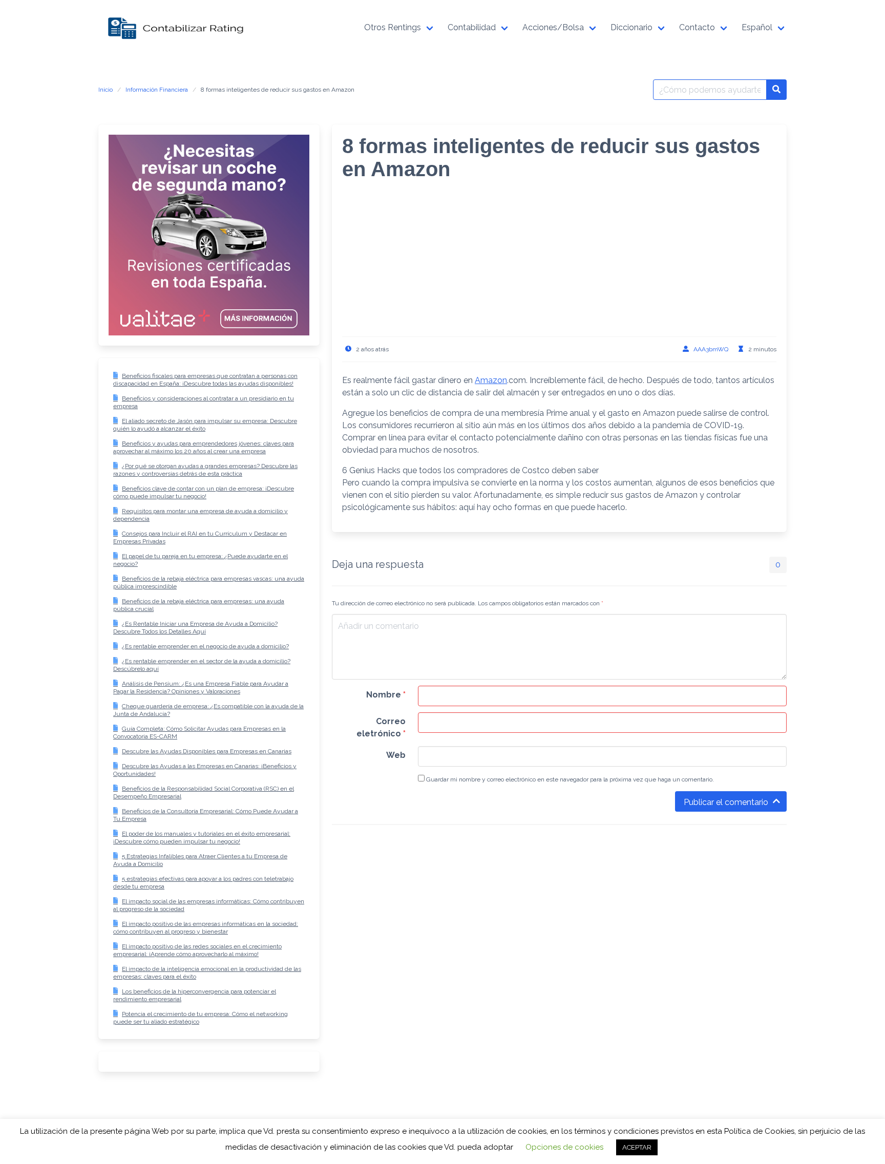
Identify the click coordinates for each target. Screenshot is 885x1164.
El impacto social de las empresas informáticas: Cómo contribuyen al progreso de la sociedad (208, 905)
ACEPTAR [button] (636, 1147)
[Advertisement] (559, 264)
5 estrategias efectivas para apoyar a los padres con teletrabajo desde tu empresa (203, 882)
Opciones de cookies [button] (564, 1147)
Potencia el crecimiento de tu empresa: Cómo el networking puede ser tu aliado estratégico (200, 1017)
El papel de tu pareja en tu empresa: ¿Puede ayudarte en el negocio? (200, 560)
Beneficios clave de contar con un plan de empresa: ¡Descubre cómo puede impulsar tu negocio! (203, 492)
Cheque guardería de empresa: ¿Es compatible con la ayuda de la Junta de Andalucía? (208, 710)
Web (396, 755)
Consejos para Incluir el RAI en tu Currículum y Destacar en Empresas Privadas (200, 537)
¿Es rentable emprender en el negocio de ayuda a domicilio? (205, 646)
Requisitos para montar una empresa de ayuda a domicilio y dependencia (200, 514)
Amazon (491, 380)
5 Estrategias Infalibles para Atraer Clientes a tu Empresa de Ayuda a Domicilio (200, 860)
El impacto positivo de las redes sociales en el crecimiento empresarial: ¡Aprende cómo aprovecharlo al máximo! (197, 950)
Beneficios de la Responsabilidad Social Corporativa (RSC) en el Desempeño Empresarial (203, 792)
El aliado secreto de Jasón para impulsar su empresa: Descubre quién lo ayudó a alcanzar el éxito (205, 424)
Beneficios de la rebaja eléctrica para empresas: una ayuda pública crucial (198, 605)
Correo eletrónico (381, 727)
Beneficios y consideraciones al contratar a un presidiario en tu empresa (203, 402)
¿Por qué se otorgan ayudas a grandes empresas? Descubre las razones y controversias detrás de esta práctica (205, 469)
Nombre (386, 695)
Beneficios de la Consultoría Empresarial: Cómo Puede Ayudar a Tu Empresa (205, 815)
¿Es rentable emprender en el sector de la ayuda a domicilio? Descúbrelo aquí (201, 665)
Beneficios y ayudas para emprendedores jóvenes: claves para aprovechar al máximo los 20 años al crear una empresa (203, 447)
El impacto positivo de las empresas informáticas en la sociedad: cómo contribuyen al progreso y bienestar (205, 927)
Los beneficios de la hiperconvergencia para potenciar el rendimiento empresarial (194, 995)
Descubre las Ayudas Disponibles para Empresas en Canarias (206, 751)
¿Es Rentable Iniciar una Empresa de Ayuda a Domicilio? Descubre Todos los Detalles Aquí (195, 627)
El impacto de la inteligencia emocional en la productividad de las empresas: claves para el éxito (207, 972)
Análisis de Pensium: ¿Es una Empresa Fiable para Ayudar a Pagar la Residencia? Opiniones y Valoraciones (200, 687)
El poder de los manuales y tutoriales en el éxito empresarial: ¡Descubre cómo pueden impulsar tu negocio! (201, 837)
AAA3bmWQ (710, 349)
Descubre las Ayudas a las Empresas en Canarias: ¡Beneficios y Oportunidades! (205, 770)
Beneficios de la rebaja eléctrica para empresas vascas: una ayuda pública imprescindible (208, 582)
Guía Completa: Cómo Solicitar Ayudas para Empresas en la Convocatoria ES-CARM (199, 732)
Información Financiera (156, 89)
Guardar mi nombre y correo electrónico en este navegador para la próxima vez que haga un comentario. (569, 779)
